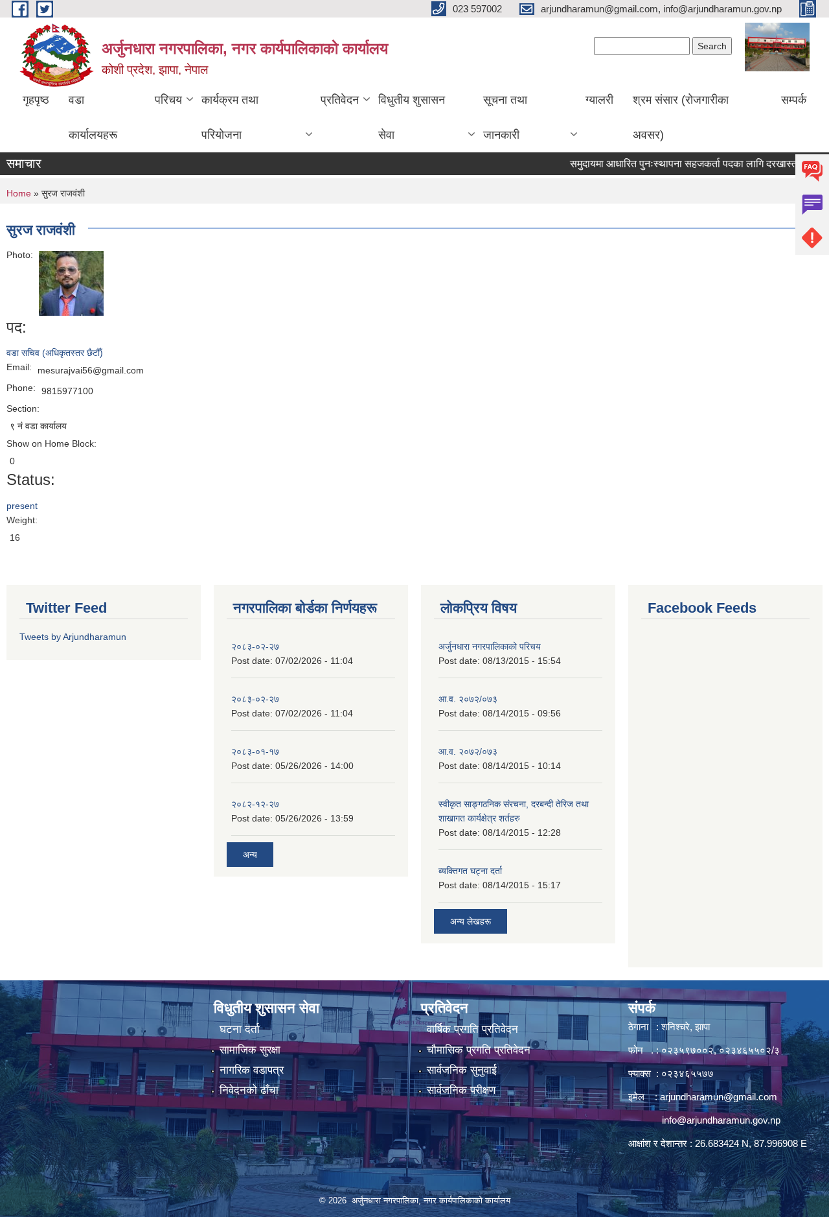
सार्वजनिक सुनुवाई (462, 1070)
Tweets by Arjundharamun (72, 637)
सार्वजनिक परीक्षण (461, 1090)
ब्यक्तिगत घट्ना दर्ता (470, 871)
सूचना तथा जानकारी (505, 117)
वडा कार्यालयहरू (93, 117)
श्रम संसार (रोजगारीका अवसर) (681, 117)
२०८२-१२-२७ (255, 804)
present (22, 506)
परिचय (168, 99)
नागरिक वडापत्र (252, 1070)
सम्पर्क (793, 99)
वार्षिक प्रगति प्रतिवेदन (472, 1029)
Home (18, 193)
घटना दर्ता (240, 1029)
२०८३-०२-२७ (255, 646)
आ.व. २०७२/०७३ (467, 699)
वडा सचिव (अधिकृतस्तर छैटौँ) (54, 353)
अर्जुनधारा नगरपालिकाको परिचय (489, 646)
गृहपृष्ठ (36, 99)
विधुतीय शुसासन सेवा (411, 117)
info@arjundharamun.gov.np (721, 1120)
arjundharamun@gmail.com (718, 1096)
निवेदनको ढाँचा (249, 1090)
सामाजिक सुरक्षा (250, 1050)
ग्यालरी (599, 99)
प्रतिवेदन (340, 99)
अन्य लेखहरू (470, 921)
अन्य (250, 854)
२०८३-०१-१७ (255, 751)
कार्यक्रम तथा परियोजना (229, 117)
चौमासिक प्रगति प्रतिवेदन (478, 1050)
